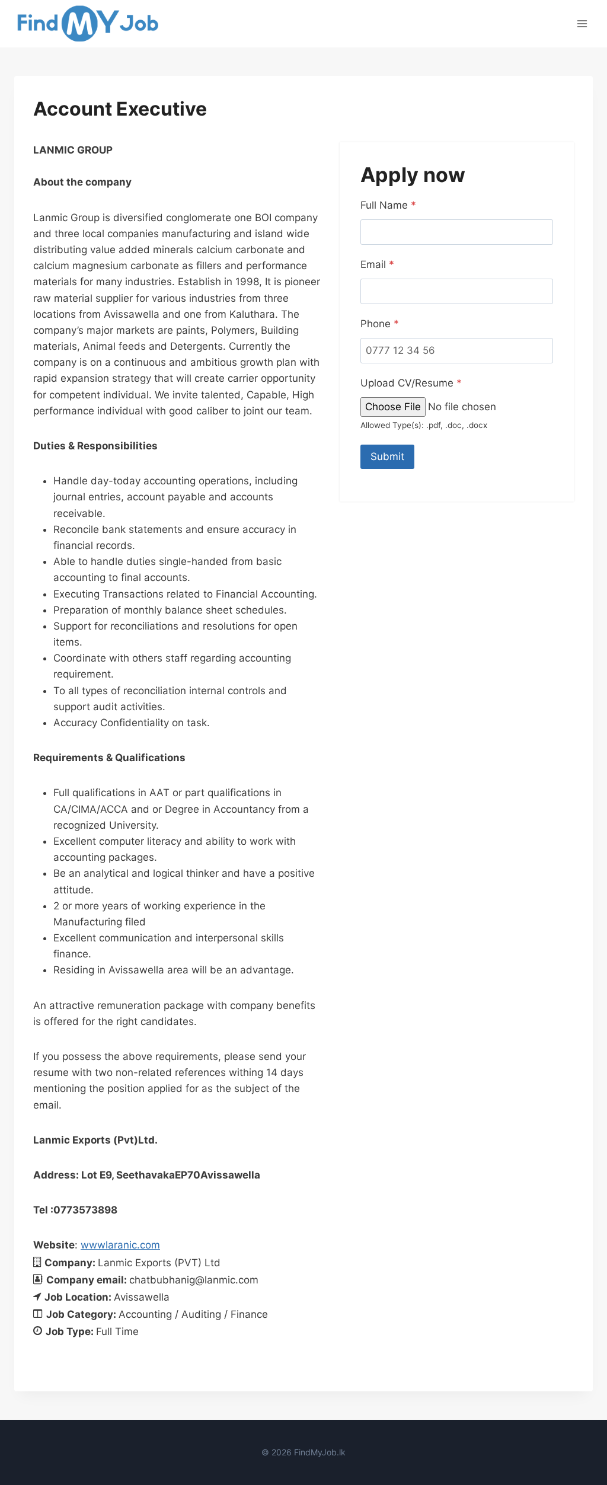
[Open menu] (582, 23)
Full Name (388, 205)
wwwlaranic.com (120, 1245)
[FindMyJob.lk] (87, 23)
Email (377, 264)
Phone (379, 324)
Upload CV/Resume (411, 383)
